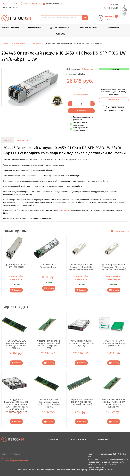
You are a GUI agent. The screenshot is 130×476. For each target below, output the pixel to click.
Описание (7, 140)
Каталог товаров (77, 439)
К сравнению (74, 69)
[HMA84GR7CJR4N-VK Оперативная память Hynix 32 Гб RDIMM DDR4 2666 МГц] (46, 383)
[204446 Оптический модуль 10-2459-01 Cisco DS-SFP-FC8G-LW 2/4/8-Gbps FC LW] (32, 87)
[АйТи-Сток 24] (16, 18)
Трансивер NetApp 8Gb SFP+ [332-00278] (16, 265)
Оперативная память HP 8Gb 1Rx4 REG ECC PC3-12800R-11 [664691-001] (81, 401)
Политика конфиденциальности (14, 461)
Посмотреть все (121, 231)
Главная (4, 43)
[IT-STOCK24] (12, 439)
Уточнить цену (113, 100)
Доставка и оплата (59, 27)
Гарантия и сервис (88, 27)
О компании (34, 27)
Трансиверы (64, 210)
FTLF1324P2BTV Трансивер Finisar (48, 265)
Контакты (61, 34)
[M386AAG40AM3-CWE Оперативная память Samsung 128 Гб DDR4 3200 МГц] (14, 325)
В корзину (82, 111)
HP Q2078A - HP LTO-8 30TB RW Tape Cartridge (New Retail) (114, 343)
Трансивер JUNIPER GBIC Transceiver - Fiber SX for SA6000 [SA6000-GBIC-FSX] (81, 267)
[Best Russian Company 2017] (124, 10)
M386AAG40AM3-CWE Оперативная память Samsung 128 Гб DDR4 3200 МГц (16, 343)
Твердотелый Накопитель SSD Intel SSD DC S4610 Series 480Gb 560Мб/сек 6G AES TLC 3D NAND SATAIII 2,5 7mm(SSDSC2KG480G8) (16, 401)
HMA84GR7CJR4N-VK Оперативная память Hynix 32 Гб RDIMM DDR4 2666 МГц (49, 401)
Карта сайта (6, 458)
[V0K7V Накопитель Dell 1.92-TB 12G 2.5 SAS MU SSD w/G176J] (79, 325)
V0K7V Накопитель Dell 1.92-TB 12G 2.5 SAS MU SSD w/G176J (81, 343)
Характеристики (22, 140)
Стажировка (113, 27)
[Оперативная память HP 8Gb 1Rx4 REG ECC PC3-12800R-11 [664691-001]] (79, 383)
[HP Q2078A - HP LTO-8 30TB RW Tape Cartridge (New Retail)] (111, 325)
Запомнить (88, 69)
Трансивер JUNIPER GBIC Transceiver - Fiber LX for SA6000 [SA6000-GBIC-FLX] (114, 267)
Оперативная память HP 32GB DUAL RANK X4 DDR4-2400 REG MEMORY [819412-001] (114, 401)
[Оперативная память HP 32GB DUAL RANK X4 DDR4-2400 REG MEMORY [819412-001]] (111, 383)
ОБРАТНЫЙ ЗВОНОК (30, 3)
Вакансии (103, 439)
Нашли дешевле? (81, 94)
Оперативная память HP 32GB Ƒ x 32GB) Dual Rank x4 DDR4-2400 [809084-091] (48, 343)
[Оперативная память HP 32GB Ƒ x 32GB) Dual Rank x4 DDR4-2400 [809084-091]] (46, 325)
